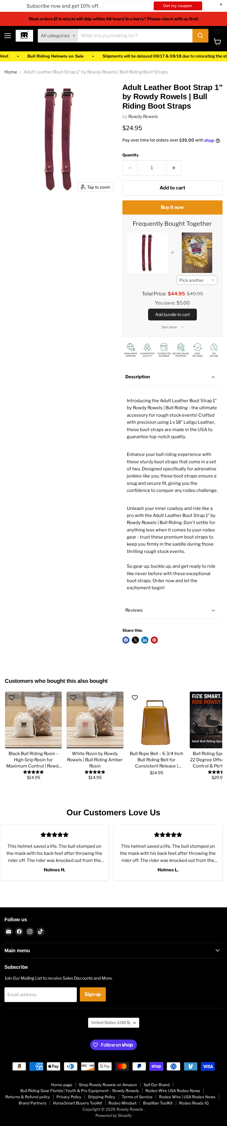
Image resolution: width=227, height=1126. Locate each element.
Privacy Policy (68, 1096)
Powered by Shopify (113, 1115)
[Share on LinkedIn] (144, 640)
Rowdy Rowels (143, 116)
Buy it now (172, 207)
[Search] (200, 35)
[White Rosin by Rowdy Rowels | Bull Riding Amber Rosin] (95, 720)
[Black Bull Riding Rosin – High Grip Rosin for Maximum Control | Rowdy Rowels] (33, 720)
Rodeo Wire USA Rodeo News (172, 1090)
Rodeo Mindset (122, 1103)
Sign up (93, 994)
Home (10, 72)
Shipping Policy (101, 1096)
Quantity (130, 155)
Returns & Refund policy (27, 1096)
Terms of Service (137, 1096)
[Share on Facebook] (125, 640)
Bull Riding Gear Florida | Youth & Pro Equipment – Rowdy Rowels (79, 1090)
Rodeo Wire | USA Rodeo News (187, 1096)
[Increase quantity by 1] (173, 168)
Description (137, 376)
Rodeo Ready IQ (194, 1103)
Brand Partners (32, 1103)
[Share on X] (135, 640)
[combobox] (197, 280)
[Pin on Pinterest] (154, 640)
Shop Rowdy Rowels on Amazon (108, 1084)
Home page (61, 1084)
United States (110, 1022)
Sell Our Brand (157, 1084)
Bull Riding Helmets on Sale (41, 56)
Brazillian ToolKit (158, 1103)
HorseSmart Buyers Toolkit (77, 1103)
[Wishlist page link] (217, 32)
